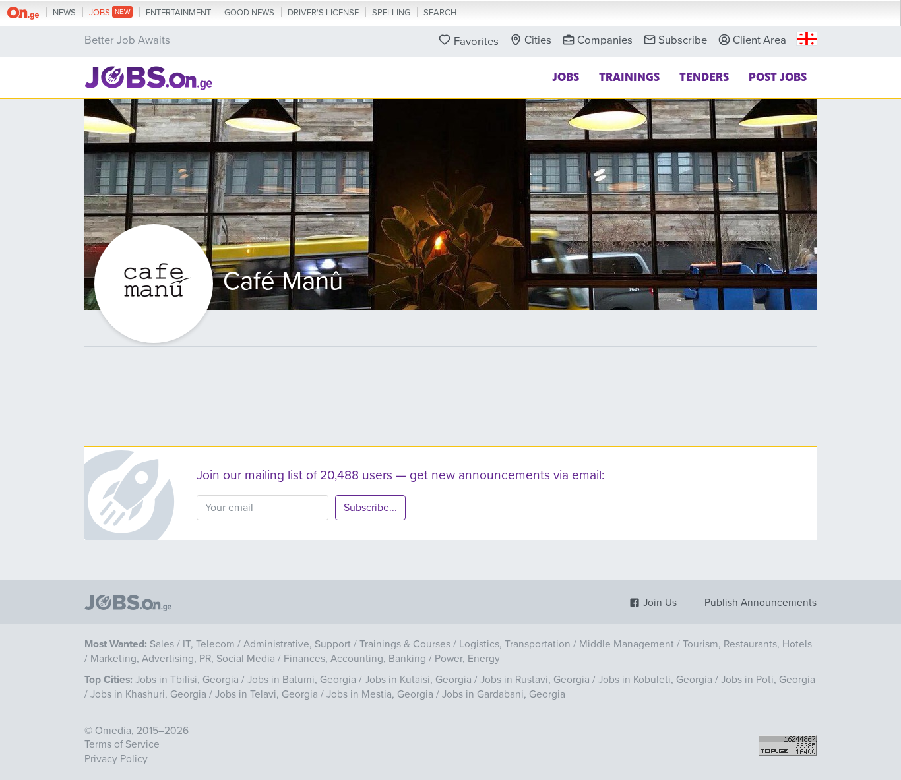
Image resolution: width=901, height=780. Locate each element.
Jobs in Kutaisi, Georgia (418, 680)
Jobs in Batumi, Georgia (301, 680)
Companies (605, 40)
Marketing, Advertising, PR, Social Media (182, 659)
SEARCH (439, 12)
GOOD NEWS (249, 12)
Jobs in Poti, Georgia (768, 680)
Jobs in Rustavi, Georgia (535, 680)
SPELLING (391, 12)
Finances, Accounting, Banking (355, 659)
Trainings (629, 76)
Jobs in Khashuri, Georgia (148, 694)
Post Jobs (778, 76)
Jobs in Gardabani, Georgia (503, 694)
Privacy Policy (116, 759)
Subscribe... (370, 507)
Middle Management (626, 644)
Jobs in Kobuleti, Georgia (655, 680)
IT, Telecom (209, 644)
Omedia (113, 730)
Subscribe (682, 40)
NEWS (64, 12)
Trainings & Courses (404, 644)
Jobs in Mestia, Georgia (379, 694)
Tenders (704, 76)
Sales (162, 644)
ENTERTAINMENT (178, 12)
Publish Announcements (760, 603)
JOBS (100, 12)
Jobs (565, 76)
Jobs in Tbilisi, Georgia (187, 680)
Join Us (658, 603)
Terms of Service (122, 744)
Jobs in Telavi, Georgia (266, 694)
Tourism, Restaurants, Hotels (747, 644)
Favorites (476, 41)
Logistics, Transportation (515, 644)
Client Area (759, 40)
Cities (537, 40)
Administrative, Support (297, 644)
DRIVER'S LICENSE (323, 12)
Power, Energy (467, 659)
